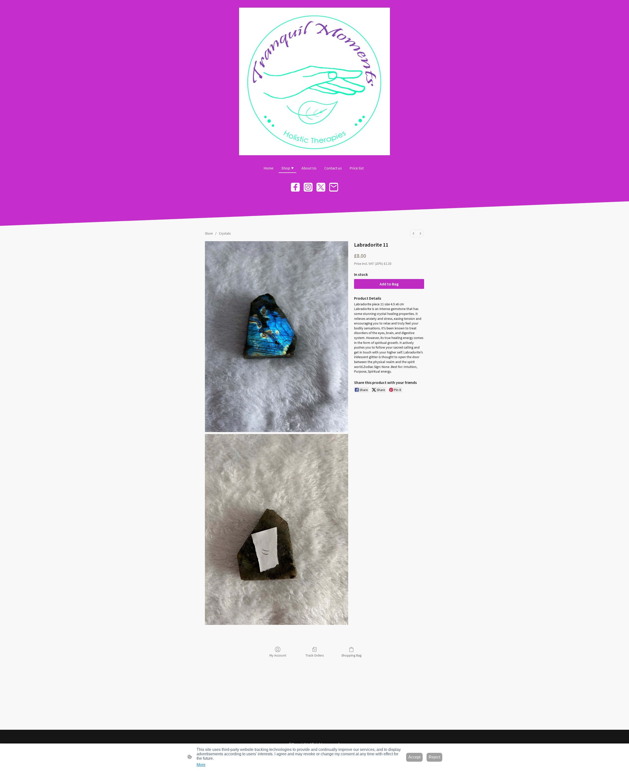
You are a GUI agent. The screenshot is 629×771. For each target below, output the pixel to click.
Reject (434, 757)
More (201, 765)
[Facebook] (295, 187)
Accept (414, 757)
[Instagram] (308, 187)
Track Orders (314, 655)
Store (209, 233)
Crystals (225, 233)
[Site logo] (314, 81)
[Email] (333, 187)
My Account (277, 655)
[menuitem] (413, 233)
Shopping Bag (351, 655)
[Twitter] (320, 187)
